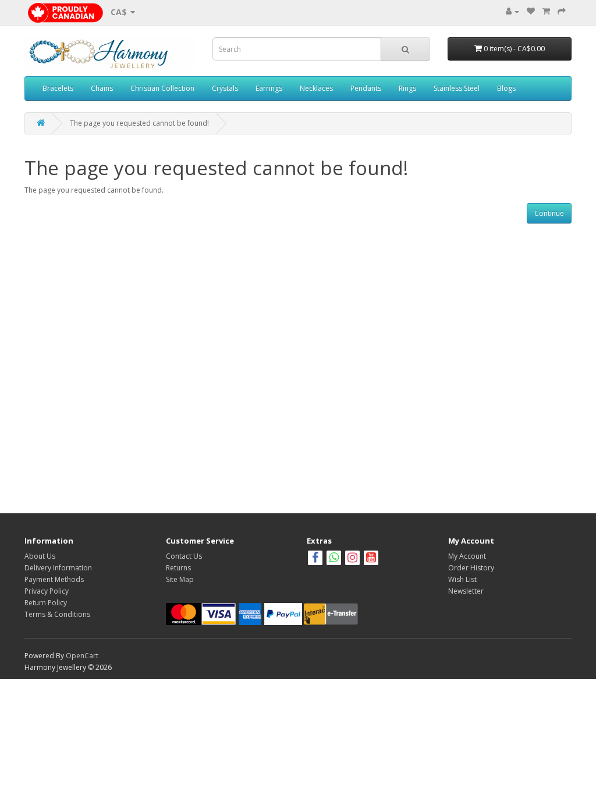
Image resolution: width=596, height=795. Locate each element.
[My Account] (512, 11)
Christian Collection (162, 88)
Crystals (225, 88)
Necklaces (316, 88)
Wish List (462, 579)
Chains (102, 88)
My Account (467, 556)
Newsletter (466, 591)
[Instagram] (353, 559)
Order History (471, 568)
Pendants (365, 88)
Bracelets (57, 88)
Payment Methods (54, 579)
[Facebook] (315, 559)
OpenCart (82, 656)
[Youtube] (371, 559)
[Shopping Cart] (546, 11)
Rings (407, 88)
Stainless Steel (457, 88)
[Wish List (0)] (531, 11)
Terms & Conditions (57, 614)
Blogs (506, 88)
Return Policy (45, 603)
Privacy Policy (46, 591)
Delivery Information (58, 568)
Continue (549, 213)
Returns (178, 568)
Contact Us (184, 556)
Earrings (269, 88)
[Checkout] (562, 11)
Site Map (180, 579)
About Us (39, 556)
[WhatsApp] (333, 559)
